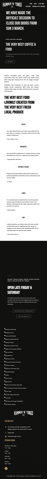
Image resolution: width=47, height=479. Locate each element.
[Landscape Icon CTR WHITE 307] (12, 3)
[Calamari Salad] (9, 342)
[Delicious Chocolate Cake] (11, 368)
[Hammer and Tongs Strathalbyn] (13, 401)
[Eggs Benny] (8, 381)
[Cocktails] (7, 398)
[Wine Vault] (7, 391)
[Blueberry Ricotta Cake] (11, 345)
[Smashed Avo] (8, 355)
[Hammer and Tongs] (10, 329)
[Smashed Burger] (9, 372)
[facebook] (6, 468)
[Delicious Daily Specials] (11, 339)
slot (31, 89)
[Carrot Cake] (8, 378)
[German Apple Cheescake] (11, 394)
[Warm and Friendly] (10, 336)
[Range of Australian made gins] (13, 385)
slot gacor (30, 85)
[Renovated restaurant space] (12, 362)
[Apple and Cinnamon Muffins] (12, 349)
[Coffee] (6, 375)
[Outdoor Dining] (9, 365)
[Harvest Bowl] (8, 352)
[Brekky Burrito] (9, 332)
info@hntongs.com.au (14, 436)
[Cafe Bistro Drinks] (10, 404)
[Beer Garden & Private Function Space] (15, 388)
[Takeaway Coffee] (9, 359)
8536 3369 (11, 433)
